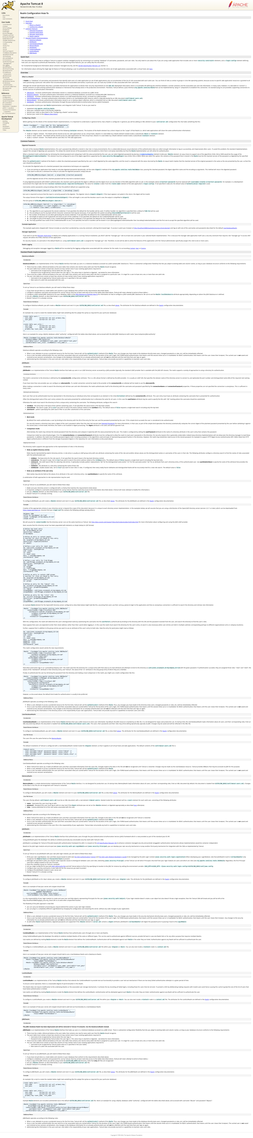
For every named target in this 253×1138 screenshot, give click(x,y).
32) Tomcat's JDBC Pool (9, 86)
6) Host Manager (7, 33)
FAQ (4, 17)
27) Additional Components (7, 73)
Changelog (6, 123)
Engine (143, 248)
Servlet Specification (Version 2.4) (89, 66)
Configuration (7, 97)
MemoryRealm (34, 46)
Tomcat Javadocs (8, 99)
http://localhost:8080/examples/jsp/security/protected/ (152, 228)
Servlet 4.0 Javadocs (8, 101)
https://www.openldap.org (31, 510)
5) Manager (6, 31)
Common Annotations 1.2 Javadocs (9, 110)
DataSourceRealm (35, 40)
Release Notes (7, 95)
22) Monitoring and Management (8, 62)
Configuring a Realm (36, 27)
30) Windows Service (9, 81)
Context (132, 248)
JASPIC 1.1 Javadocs (8, 108)
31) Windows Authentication (7, 84)
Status (4, 125)
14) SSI (5, 47)
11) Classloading (7, 42)
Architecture (6, 128)
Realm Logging (34, 36)
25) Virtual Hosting (8, 69)
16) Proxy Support (8, 51)
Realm (161, 305)
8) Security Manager (8, 37)
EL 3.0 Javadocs (7, 104)
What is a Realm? (35, 25)
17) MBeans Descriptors (10, 53)
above (117, 305)
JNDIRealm (32, 42)
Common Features (31, 29)
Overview (28, 23)
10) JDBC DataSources (9, 40)
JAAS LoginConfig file (58, 866)
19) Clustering (7, 56)
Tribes (4, 130)
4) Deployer (6, 30)
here (150, 69)
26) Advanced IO (7, 70)
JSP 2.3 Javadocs (7, 103)
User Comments (7, 19)
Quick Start (29, 21)
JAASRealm (33, 47)
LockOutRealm (34, 51)
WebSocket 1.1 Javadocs (10, 106)
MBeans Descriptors (51, 114)
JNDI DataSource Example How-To (87, 294)
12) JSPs (5, 44)
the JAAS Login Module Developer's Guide (112, 857)
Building (5, 121)
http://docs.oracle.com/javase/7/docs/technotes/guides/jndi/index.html (115, 522)
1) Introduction (7, 24)
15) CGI (5, 49)
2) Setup (5, 26)
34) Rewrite (6, 90)
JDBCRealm (33, 53)
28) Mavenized (7, 76)
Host (137, 248)
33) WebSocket (7, 88)
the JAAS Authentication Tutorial (85, 857)
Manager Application (36, 34)
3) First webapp (7, 28)
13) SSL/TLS (6, 46)
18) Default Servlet (8, 54)
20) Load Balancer (8, 58)
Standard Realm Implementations (36, 38)
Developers (6, 126)
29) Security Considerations (7, 78)
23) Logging (6, 65)
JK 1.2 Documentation (9, 113)
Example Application (36, 32)
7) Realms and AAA (8, 35)
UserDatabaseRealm (36, 44)
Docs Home (6, 15)
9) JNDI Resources (8, 39)
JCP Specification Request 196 (107, 843)
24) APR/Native (7, 67)
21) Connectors (7, 60)
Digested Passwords (36, 31)
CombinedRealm (34, 49)
